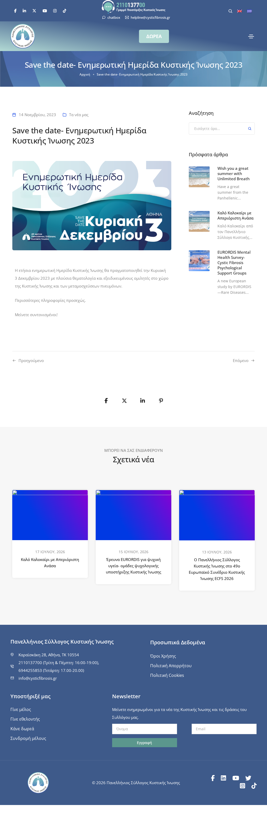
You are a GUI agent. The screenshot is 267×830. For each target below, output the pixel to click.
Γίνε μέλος (20, 709)
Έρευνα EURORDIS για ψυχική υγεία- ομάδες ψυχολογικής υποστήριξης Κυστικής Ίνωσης (133, 566)
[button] (154, 36)
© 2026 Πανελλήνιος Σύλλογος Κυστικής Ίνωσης (136, 782)
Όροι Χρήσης (163, 656)
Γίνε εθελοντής (25, 719)
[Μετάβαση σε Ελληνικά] (249, 11)
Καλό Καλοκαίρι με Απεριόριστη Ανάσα (50, 563)
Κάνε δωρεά (22, 729)
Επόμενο (240, 360)
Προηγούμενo (31, 360)
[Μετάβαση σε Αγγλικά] (240, 11)
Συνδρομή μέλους (28, 738)
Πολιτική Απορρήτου (171, 666)
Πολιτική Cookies (167, 675)
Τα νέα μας (78, 114)
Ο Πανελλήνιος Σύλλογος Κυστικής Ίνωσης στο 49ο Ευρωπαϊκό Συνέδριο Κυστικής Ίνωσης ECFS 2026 (217, 569)
